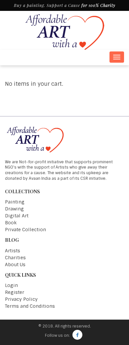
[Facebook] (77, 335)
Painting (14, 202)
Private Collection (25, 230)
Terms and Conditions (30, 306)
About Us (15, 264)
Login (11, 285)
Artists (12, 251)
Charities (15, 258)
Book (11, 223)
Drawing (14, 209)
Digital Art (16, 216)
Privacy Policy (21, 299)
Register (14, 292)
